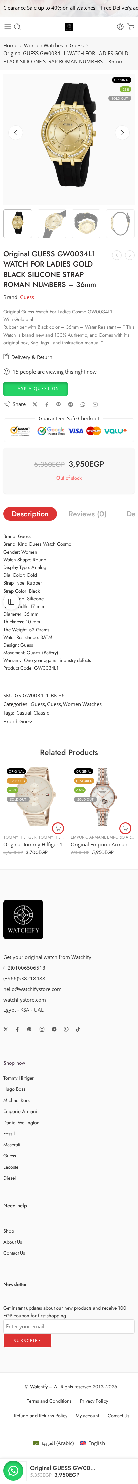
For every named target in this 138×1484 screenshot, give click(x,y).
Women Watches (43, 45)
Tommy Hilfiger (19, 837)
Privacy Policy (94, 1400)
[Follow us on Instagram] (42, 1029)
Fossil (9, 1133)
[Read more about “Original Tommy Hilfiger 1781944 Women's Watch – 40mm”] (58, 828)
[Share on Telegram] (70, 404)
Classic (41, 713)
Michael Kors (16, 1100)
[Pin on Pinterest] (58, 404)
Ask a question (38, 388)
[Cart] (131, 27)
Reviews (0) (88, 514)
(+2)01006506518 (24, 968)
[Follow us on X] (5, 1029)
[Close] (130, 8)
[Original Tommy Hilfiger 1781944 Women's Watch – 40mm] (35, 797)
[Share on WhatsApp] (83, 404)
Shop (8, 1230)
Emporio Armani (88, 837)
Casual (23, 713)
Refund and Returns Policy (40, 1415)
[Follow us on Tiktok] (78, 1029)
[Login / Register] (120, 27)
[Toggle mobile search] (17, 26)
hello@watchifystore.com (32, 989)
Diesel (9, 1177)
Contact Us (14, 1252)
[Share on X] (35, 404)
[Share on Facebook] (46, 404)
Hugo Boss (14, 1088)
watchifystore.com (24, 1000)
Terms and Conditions (49, 1400)
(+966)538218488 (24, 978)
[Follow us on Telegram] (54, 1029)
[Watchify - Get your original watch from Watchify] (69, 27)
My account (87, 1415)
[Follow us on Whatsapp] (66, 1029)
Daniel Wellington (21, 1122)
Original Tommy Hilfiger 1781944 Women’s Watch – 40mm (35, 844)
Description (30, 514)
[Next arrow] (122, 132)
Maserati (11, 1144)
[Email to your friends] (95, 404)
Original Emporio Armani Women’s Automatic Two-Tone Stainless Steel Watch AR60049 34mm (103, 844)
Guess (77, 45)
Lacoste (10, 1166)
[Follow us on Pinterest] (29, 1029)
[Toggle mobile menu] (7, 27)
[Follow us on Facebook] (17, 1029)
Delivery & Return (31, 357)
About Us (12, 1241)
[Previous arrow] (15, 132)
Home (10, 45)
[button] (35, 388)
